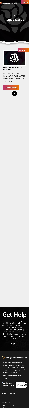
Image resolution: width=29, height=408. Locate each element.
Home (14, 16)
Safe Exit (22, 50)
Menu (26, 2)
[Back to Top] (14, 93)
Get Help (14, 344)
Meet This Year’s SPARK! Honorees (12, 68)
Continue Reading (12, 88)
